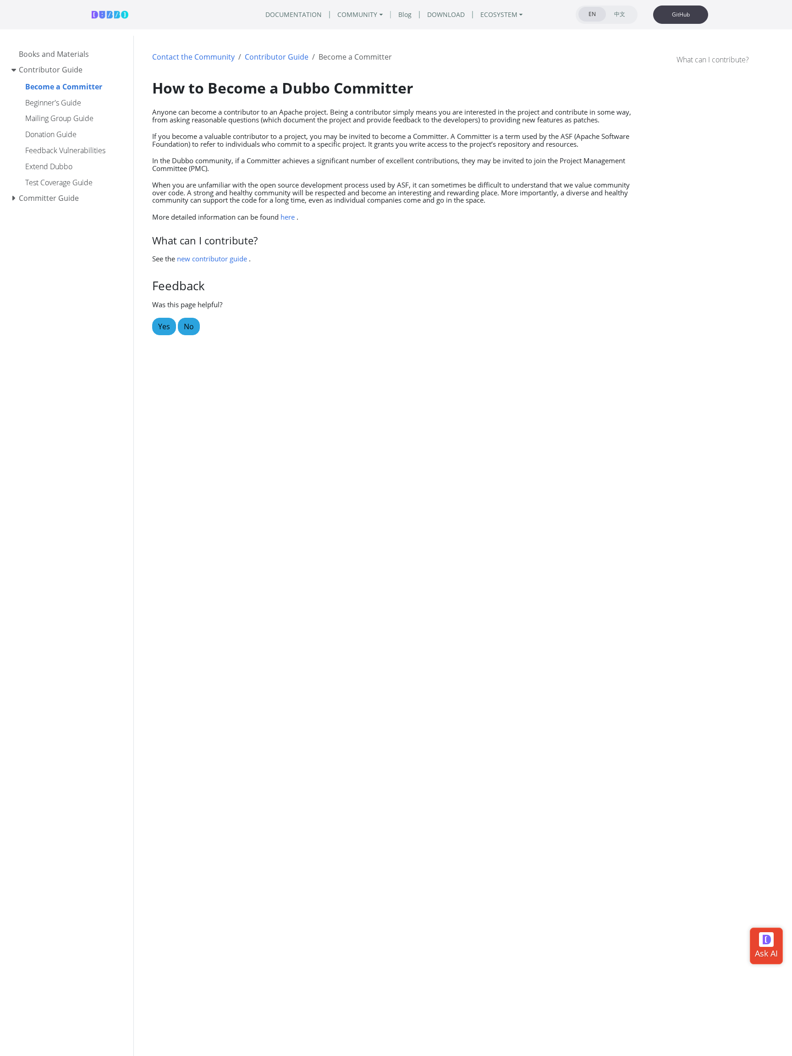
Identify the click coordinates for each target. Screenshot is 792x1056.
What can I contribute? (712, 60)
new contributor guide (212, 258)
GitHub (681, 14)
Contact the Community (193, 57)
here (287, 216)
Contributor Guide (276, 57)
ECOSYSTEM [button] (498, 14)
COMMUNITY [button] (357, 14)
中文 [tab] (619, 14)
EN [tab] (592, 14)
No (189, 326)
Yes (164, 326)
